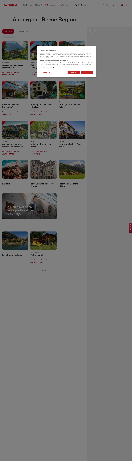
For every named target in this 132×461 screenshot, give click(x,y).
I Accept (87, 72)
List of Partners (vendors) (46, 67)
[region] (66, 61)
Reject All (73, 72)
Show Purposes (46, 72)
